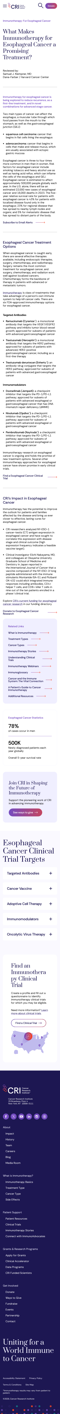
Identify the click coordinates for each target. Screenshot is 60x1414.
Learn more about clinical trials (29, 1011)
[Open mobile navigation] (5, 6)
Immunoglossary (18, 672)
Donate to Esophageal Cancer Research (21, 612)
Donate (51, 6)
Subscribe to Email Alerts (18, 222)
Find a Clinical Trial (26, 1023)
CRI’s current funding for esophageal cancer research (30, 602)
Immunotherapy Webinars (23, 666)
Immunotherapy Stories (22, 651)
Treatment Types (18, 639)
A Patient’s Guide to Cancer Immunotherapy (24, 688)
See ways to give (23, 812)
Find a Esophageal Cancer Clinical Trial (23, 477)
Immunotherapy (12, 292)
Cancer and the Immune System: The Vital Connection (25, 680)
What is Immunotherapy (22, 632)
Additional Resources (20, 696)
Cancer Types (16, 645)
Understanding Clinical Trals (21, 658)
